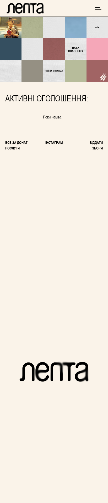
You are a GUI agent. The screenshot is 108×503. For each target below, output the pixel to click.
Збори (97, 148)
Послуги (12, 148)
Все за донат (16, 142)
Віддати (96, 142)
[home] (25, 8)
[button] (98, 8)
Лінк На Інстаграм (54, 71)
